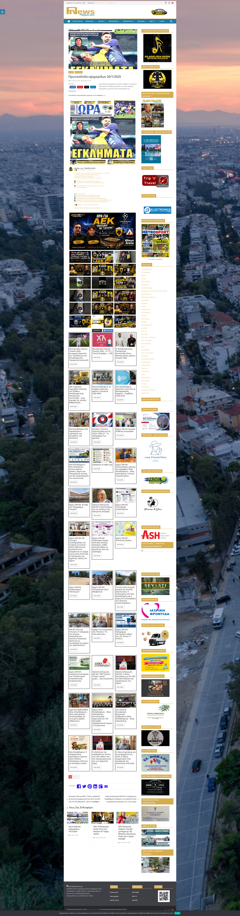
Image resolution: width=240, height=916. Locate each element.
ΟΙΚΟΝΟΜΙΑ (145, 350)
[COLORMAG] (75, 886)
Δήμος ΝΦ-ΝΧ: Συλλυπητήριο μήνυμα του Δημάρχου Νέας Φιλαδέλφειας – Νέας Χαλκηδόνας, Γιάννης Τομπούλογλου (125, 470)
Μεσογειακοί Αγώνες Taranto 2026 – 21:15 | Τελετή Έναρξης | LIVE (102, 351)
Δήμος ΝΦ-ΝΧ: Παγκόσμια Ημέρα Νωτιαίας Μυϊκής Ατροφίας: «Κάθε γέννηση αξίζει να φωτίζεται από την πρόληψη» (100, 545)
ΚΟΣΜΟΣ (144, 322)
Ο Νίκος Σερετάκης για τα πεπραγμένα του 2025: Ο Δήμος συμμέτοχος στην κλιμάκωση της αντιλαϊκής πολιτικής (126, 757)
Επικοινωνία (114, 892)
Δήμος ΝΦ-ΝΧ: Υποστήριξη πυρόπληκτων (122, 507)
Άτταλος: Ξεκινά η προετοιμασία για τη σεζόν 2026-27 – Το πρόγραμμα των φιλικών (101, 433)
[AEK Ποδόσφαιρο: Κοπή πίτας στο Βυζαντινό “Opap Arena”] (103, 813)
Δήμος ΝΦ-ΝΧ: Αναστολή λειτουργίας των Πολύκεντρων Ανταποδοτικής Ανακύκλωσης (79, 676)
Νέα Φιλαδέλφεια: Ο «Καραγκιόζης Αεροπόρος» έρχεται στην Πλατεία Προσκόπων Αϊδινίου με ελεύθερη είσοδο (78, 757)
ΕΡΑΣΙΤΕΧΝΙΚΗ (145, 313)
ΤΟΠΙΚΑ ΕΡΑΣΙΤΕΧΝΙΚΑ (148, 390)
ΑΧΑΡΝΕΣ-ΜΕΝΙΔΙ (146, 288)
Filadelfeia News (87, 80)
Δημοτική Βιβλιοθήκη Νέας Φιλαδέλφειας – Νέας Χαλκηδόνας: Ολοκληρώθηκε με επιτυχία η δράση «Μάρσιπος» (78, 715)
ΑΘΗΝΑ (143, 279)
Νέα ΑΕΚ (134, 900)
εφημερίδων (160, 259)
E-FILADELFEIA (145, 272)
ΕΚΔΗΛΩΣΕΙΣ (145, 300)
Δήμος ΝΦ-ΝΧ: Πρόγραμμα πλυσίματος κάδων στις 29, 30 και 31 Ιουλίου (124, 634)
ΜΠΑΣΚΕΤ (144, 328)
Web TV (134, 896)
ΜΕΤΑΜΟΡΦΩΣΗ (146, 325)
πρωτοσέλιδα (152, 259)
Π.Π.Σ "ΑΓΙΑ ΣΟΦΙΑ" (147, 353)
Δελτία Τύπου (114, 900)
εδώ (105, 95)
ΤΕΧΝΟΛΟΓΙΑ (145, 387)
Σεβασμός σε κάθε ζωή (102, 465)
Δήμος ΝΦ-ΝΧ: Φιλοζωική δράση (123, 539)
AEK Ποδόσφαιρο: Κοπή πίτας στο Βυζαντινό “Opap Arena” (101, 830)
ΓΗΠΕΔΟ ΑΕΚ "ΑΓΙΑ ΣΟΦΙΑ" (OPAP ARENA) (154, 291)
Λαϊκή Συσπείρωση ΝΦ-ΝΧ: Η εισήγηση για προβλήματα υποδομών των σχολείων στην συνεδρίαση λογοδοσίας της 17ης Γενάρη (120, 799)
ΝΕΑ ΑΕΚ (101, 21)
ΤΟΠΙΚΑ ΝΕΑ (89, 21)
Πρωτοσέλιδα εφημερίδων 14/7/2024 (74, 829)
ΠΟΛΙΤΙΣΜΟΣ (145, 371)
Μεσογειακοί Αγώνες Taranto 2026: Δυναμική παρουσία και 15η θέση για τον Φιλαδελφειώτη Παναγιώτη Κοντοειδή (78, 354)
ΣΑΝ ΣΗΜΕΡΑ (145, 381)
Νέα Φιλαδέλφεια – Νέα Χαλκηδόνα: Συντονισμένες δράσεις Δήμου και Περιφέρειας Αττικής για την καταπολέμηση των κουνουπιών (79, 471)
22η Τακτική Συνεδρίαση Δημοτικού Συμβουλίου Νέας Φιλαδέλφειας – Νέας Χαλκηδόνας (125, 715)
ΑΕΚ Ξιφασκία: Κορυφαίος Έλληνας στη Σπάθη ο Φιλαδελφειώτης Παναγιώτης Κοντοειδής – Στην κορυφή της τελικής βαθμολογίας (78, 395)
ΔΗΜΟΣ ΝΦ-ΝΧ (146, 294)
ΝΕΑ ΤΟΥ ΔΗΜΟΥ (146, 340)
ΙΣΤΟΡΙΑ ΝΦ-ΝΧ (77, 21)
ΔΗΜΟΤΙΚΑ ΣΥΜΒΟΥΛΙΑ (148, 297)
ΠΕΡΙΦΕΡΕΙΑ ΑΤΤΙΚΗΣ (147, 359)
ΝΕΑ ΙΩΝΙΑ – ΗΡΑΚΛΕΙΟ (148, 337)
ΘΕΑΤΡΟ (144, 316)
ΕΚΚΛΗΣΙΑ (144, 303)
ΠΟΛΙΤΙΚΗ (144, 368)
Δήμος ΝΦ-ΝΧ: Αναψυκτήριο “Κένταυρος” (75, 589)
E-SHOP (161, 21)
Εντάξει (177, 913)
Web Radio (135, 892)
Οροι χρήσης (114, 896)
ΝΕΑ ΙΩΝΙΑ (144, 334)
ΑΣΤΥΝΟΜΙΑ (145, 285)
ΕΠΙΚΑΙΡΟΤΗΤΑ (127, 21)
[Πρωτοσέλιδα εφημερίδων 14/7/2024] (78, 813)
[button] (2, 11)
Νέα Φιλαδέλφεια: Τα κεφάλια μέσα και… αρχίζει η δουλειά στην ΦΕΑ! (101, 390)
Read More (73, 364)
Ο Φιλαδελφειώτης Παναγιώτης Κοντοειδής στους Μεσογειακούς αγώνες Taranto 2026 (125, 353)
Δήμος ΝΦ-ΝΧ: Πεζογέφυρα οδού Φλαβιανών (100, 589)
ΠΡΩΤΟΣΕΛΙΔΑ (78, 72)
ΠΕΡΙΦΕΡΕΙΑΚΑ (113, 21)
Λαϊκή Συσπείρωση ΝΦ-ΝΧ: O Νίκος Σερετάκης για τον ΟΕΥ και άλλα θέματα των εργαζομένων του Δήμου (125, 677)
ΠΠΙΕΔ (143, 374)
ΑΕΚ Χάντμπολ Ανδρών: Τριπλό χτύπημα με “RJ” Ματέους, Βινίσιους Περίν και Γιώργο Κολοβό (127, 832)
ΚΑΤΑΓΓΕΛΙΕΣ (145, 319)
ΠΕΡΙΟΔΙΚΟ (141, 21)
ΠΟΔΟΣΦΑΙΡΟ (145, 365)
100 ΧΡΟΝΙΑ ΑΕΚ (146, 269)
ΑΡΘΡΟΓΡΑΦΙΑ (145, 282)
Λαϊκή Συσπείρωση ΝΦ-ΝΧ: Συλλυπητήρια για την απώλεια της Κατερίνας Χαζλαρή (102, 508)
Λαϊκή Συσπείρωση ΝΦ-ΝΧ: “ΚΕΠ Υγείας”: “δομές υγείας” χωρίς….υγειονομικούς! (102, 676)
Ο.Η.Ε (143, 347)
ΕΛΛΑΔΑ (143, 306)
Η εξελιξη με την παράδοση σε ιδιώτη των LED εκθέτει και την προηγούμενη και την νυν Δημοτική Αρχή (101, 757)
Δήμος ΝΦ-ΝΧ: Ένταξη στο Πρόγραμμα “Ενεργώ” (78, 507)
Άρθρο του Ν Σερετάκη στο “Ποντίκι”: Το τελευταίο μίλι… (102, 631)
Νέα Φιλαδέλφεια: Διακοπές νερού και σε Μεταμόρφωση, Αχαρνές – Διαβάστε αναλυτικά (125, 391)
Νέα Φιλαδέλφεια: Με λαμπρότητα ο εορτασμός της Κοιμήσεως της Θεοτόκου (78, 433)
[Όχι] (238, 913)
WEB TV (152, 21)
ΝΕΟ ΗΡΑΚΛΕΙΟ (146, 344)
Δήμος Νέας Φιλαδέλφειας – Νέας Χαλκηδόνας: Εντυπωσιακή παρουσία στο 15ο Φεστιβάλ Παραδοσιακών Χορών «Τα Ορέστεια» (102, 718)
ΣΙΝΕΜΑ (143, 384)
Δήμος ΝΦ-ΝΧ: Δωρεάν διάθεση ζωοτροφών (125, 430)
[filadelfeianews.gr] (69, 21)
